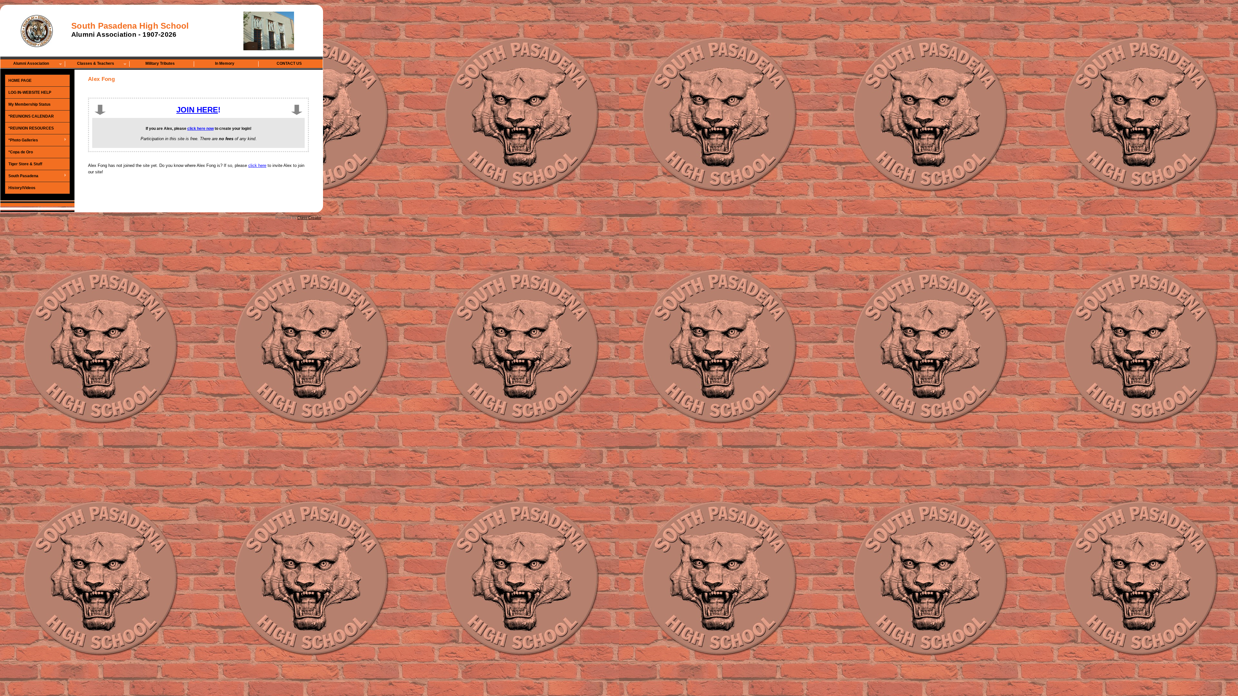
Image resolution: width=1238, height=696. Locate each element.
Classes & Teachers (89, 64)
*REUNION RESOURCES (31, 128)
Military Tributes (160, 63)
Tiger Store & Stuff (25, 164)
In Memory (224, 63)
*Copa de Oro (20, 152)
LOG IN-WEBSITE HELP (29, 92)
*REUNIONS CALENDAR (31, 116)
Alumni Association (25, 64)
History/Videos (21, 188)
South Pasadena (21, 176)
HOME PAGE (20, 80)
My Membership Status (29, 104)
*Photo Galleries (21, 140)
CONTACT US (289, 63)
